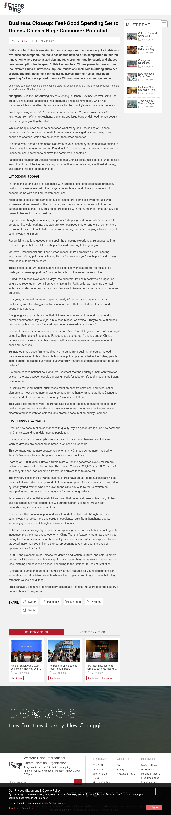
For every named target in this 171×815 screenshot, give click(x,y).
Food (119, 765)
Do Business (147, 769)
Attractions (98, 769)
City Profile (98, 765)
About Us (13, 808)
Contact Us (27, 808)
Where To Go (100, 773)
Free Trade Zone (150, 777)
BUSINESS (148, 758)
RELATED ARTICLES (36, 632)
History (120, 769)
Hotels (96, 777)
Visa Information (101, 782)
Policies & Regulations (150, 773)
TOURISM (99, 758)
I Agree (154, 807)
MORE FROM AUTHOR (92, 632)
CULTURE (124, 758)
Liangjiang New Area (150, 782)
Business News (149, 765)
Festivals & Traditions (126, 773)
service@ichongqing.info (54, 803)
